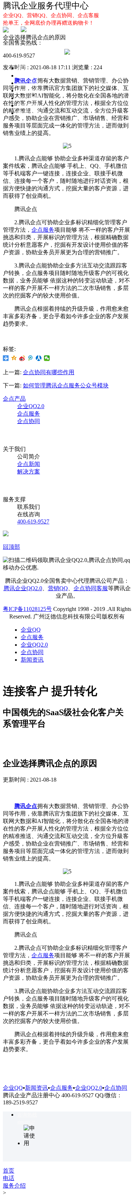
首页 (23, 68)
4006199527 (26, 1122)
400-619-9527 (33, 521)
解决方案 (28, 113)
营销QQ (58, 588)
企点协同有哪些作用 (48, 372)
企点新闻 (28, 464)
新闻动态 (28, 105)
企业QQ (27, 75)
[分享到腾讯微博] (31, 358)
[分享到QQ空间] (14, 358)
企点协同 (28, 98)
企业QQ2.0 (30, 90)
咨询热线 (27, 1115)
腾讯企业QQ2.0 (23, 588)
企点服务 (28, 83)
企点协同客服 (91, 588)
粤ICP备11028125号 (27, 609)
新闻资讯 (32, 660)
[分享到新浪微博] (22, 358)
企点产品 (14, 399)
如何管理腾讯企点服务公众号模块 (66, 385)
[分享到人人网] (39, 358)
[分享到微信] (47, 358)
